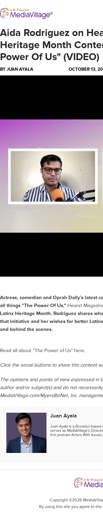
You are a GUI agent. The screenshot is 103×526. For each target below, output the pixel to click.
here (79, 351)
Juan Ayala (20, 69)
